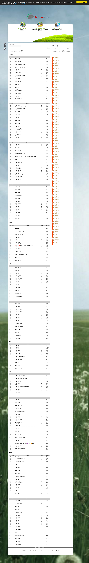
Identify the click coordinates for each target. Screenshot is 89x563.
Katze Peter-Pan (18, 329)
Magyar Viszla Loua (19, 456)
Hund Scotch (17, 197)
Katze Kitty (17, 137)
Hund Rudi (17, 92)
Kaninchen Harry (18, 267)
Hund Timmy (17, 112)
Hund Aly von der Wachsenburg (21, 375)
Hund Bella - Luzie (18, 405)
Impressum (39, 547)
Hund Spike (17, 207)
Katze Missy (17, 348)
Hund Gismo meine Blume (20, 540)
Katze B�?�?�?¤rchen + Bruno (21, 508)
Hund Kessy (17, 414)
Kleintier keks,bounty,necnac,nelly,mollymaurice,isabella (26, 156)
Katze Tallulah (18, 331)
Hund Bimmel (17, 84)
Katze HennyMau (18, 368)
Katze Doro (17, 485)
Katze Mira (17, 423)
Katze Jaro (17, 337)
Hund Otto (17, 399)
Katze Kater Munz (18, 90)
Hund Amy (17, 347)
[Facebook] (5, 49)
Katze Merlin (17, 446)
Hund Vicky (17, 144)
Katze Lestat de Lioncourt (20, 64)
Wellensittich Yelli (18, 195)
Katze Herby (17, 177)
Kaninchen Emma (18, 309)
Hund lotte (17, 159)
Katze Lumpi (17, 350)
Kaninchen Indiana (18, 445)
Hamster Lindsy (18, 544)
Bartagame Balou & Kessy (20, 476)
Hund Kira (17, 95)
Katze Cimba (17, 167)
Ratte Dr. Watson (18, 82)
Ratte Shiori (17, 541)
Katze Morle (17, 472)
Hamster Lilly (17, 338)
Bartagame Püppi (18, 512)
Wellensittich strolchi (19, 293)
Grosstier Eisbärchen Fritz (20, 448)
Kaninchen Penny (18, 176)
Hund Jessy (17, 429)
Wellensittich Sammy (19, 296)
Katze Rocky (17, 186)
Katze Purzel (17, 58)
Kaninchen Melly (18, 311)
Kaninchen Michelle (19, 527)
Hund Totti (17, 490)
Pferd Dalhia (17, 493)
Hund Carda (17, 288)
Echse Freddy (18, 168)
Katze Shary (17, 365)
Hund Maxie (17, 120)
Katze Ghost (17, 481)
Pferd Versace (18, 76)
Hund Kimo (17, 118)
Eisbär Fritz (17, 442)
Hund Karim (17, 439)
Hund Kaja (17, 96)
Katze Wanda (17, 78)
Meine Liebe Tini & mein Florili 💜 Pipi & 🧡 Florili (24, 443)
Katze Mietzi (17, 189)
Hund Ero (17, 320)
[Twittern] (5, 44)
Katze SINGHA (18, 364)
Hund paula (17, 524)
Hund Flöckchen (18, 353)
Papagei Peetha (18, 79)
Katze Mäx (17, 390)
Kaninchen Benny (18, 419)
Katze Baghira (18, 543)
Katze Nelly (17, 210)
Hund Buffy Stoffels (18, 315)
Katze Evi (17, 209)
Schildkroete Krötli (18, 503)
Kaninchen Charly (18, 63)
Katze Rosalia (18, 109)
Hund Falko (17, 290)
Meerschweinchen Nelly (19, 269)
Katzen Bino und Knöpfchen (20, 475)
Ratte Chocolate (18, 381)
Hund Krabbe (17, 66)
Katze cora (17, 518)
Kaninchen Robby (18, 324)
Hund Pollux (17, 523)
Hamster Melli (18, 425)
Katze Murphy (18, 500)
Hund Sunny (17, 306)
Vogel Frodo (17, 240)
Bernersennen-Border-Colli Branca (22, 106)
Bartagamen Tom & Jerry (20, 437)
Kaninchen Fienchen (19, 491)
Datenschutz (43, 547)
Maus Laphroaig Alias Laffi (20, 67)
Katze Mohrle (17, 164)
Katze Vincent (18, 367)
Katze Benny (17, 114)
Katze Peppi (17, 416)
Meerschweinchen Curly (19, 411)
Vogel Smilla (17, 147)
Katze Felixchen (18, 61)
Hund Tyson (17, 530)
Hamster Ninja (18, 236)
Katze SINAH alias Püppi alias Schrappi (22, 360)
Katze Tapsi (17, 279)
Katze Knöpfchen (18, 86)
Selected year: (11, 44)
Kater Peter (17, 509)
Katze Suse (17, 402)
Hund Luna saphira (19, 326)
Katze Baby (17, 201)
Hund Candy (17, 515)
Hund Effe (17, 276)
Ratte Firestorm (18, 275)
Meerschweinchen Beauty (20, 461)
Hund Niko (17, 173)
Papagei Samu (18, 89)
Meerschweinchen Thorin (20, 108)
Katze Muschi (17, 332)
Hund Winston (18, 171)
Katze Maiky (17, 284)
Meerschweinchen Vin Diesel (20, 174)
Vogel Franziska (18, 434)
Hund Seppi (17, 73)
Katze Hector (17, 478)
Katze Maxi (17, 87)
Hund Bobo (17, 334)
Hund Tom (17, 362)
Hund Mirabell (18, 407)
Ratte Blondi (17, 252)
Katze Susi (17, 145)
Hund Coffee (17, 282)
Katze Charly (17, 239)
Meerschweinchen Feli (19, 535)
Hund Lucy (17, 273)
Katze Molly (17, 465)
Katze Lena (17, 380)
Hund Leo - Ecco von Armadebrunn (22, 386)
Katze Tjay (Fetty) (18, 170)
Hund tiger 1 (22, 29)
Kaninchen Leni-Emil (19, 234)
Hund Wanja (17, 410)
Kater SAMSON (18, 93)
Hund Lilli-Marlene (18, 387)
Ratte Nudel (17, 237)
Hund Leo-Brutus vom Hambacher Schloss (23, 357)
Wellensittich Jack (18, 243)
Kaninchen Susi (18, 305)
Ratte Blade (17, 328)
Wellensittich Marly (18, 422)
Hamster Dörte (18, 251)
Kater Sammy (17, 281)
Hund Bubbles (18, 529)
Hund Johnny (17, 436)
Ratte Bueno (17, 115)
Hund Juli (17, 501)
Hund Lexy (17, 132)
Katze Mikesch (18, 248)
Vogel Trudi (17, 111)
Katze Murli (17, 318)
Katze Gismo (17, 123)
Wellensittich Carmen (19, 60)
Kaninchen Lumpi (18, 81)
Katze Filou (17, 218)
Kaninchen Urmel (18, 158)
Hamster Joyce (18, 72)
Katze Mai (17, 270)
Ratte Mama (17, 242)
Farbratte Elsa (18, 335)
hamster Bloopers (18, 308)
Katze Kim (17, 69)
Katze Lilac (17, 125)
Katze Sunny (17, 392)
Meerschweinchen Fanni (20, 75)
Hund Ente (17, 165)
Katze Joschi (17, 213)
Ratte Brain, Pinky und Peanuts (21, 378)
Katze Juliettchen (18, 215)
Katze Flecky (17, 249)
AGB (36, 547)
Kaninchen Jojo (18, 449)
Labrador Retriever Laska (20, 231)
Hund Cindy (17, 192)
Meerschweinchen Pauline (57, 29)
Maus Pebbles (18, 230)
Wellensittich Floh (18, 98)
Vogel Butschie (18, 150)
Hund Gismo (17, 459)
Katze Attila (17, 479)
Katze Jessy (17, 122)
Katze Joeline (17, 417)
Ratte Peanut (17, 126)
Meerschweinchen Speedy (20, 458)
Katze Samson (18, 462)
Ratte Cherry (17, 384)
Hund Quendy (18, 383)
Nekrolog (56, 57)
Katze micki (17, 198)
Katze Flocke (17, 314)
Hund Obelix (17, 285)
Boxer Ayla (17, 117)
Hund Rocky (17, 464)
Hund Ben (17, 161)
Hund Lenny (17, 317)
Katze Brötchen (18, 420)
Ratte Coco (17, 467)
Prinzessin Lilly (18, 408)
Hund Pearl (17, 287)
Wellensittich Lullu (18, 129)
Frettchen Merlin (18, 134)
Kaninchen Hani (18, 260)
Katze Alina (17, 321)
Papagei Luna (18, 131)
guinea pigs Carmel (19, 482)
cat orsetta (17, 295)
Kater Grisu (17, 514)
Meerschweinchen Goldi (19, 233)
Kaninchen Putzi (18, 312)
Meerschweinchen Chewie (20, 194)
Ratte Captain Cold (19, 162)
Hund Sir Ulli (17, 105)
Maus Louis (17, 135)
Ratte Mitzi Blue (18, 179)
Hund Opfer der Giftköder (20, 356)
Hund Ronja (17, 511)
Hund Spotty (17, 484)
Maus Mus (17, 532)
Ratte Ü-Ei (17, 345)
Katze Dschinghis (18, 128)
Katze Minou (17, 148)
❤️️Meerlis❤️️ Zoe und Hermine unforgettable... (24, 245)
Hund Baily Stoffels (18, 359)
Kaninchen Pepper (18, 278)
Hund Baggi (17, 212)
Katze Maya (17, 257)
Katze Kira (17, 506)
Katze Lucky (17, 70)
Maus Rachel (17, 151)
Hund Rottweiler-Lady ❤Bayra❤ (21, 254)
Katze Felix (17, 428)
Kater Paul (17, 206)
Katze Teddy (17, 272)
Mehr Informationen (20, 3)
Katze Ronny (17, 351)
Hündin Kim (17, 228)
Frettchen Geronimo (19, 323)
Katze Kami (17, 538)
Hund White (17, 517)
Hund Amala (17, 354)
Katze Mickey (17, 400)
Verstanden (82, 2)
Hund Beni (17, 377)
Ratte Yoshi (17, 470)
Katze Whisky (17, 526)
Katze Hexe (17, 246)
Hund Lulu (17, 216)
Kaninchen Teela (18, 488)
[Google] (5, 46)
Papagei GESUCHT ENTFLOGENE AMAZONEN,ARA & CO (26, 426)
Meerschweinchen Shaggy (20, 153)
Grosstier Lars (18, 203)
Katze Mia (17, 200)
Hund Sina (17, 440)
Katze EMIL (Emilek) (19, 259)
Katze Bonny (17, 303)
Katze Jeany (17, 204)
